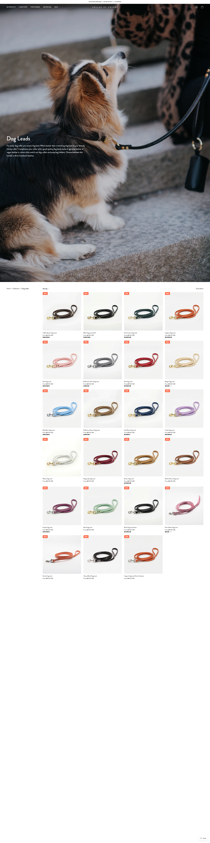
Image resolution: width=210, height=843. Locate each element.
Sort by (45, 289)
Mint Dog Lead (87, 527)
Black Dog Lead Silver (130, 527)
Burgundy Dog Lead (89, 478)
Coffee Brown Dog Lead (50, 333)
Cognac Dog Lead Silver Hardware (134, 576)
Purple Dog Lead (47, 527)
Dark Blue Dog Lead (130, 430)
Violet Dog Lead (169, 430)
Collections (16, 288)
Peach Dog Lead (47, 576)
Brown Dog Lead (129, 478)
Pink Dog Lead (47, 381)
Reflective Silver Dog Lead (91, 381)
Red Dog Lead (128, 381)
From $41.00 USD (48, 335)
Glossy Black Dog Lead (90, 576)
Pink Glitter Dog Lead (171, 527)
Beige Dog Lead (169, 381)
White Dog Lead (47, 478)
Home (8, 288)
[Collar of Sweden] (105, 7)
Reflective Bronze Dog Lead (91, 430)
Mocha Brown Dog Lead (172, 478)
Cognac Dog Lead (170, 333)
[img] (46, 337)
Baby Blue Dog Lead (48, 430)
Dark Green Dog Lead (130, 333)
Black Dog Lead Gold (89, 333)
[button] (191, 7)
